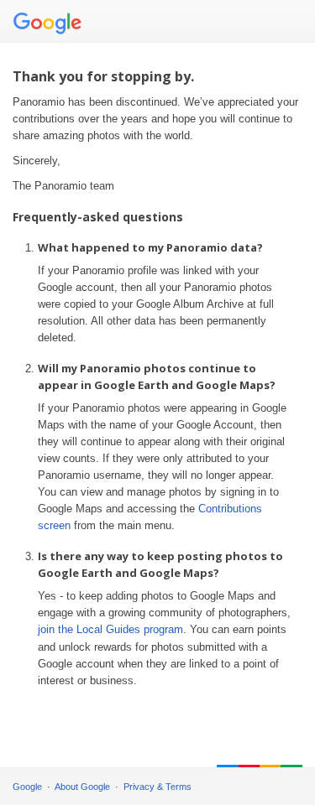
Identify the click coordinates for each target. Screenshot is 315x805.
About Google (82, 787)
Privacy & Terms (157, 787)
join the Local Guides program (110, 629)
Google (27, 787)
